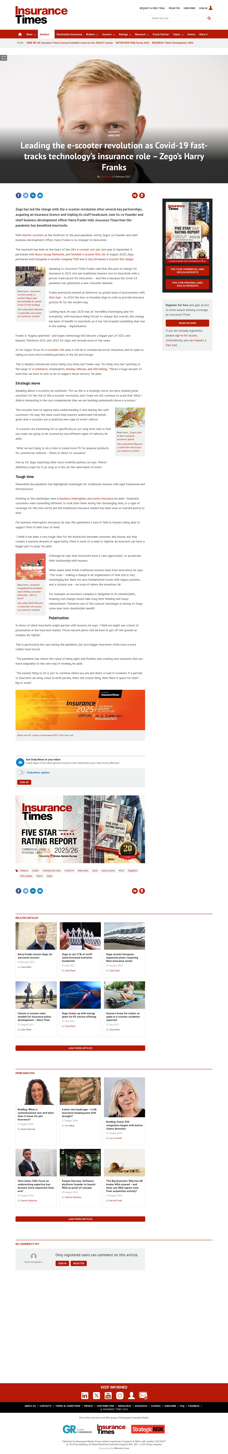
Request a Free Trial (152, 8)
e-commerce (40, 369)
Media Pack (124, 1405)
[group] (202, 34)
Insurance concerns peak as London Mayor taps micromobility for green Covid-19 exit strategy (30, 298)
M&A (121, 870)
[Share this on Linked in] (33, 195)
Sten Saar (55, 297)
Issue (94, 870)
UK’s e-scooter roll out (85, 249)
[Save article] (142, 195)
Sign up (24, 782)
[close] (145, 188)
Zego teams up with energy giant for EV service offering (79, 1015)
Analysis (114, 135)
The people (26, 875)
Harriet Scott (115, 1200)
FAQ (182, 1405)
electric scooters (33, 235)
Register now (187, 323)
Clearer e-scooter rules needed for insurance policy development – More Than (34, 1017)
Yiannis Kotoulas (29, 1200)
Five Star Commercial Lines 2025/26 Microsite (187, 271)
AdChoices (141, 1405)
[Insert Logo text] (42, 22)
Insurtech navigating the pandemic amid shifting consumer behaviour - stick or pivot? (30, 591)
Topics (39, 875)
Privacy (88, 1405)
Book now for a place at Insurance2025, (38, 735)
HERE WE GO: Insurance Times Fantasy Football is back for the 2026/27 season (70, 42)
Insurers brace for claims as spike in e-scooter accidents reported (123, 1017)
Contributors (105, 1405)
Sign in (102, 188)
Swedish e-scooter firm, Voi (87, 254)
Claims (35, 870)
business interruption (73, 498)
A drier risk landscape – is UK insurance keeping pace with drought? (79, 1113)
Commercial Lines (52, 870)
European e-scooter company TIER (57, 259)
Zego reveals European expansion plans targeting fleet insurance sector (122, 957)
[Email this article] (40, 195)
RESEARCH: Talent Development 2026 (172, 42)
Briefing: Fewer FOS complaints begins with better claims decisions (124, 1125)
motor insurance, (103, 498)
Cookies (156, 1405)
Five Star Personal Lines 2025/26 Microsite (187, 284)
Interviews (83, 870)
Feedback (193, 1405)
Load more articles (80, 1048)
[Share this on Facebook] (19, 195)
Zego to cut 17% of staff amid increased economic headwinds (77, 957)
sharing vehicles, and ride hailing (86, 369)
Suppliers (133, 870)
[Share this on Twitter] (26, 195)
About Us (30, 1405)
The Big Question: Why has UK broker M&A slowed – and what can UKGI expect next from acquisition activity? (124, 1186)
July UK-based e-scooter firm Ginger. (111, 259)
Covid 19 (69, 870)
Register (174, 8)
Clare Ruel (105, 176)
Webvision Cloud (121, 1448)
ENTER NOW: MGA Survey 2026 (132, 42)
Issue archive (108, 870)
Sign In (203, 8)
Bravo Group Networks (49, 254)
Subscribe (189, 8)
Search (209, 18)
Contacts (45, 1405)
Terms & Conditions (67, 1405)
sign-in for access (186, 335)
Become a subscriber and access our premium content (30, 313)
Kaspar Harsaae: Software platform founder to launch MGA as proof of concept (78, 1184)
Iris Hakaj (69, 1125)
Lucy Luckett (115, 1138)
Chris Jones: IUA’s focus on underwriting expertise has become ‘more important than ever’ (36, 1186)
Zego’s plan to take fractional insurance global (129, 436)
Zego (49, 875)
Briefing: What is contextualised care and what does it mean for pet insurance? (36, 1114)
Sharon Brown (28, 1129)
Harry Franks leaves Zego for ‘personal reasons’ (35, 955)
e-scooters (52, 350)
